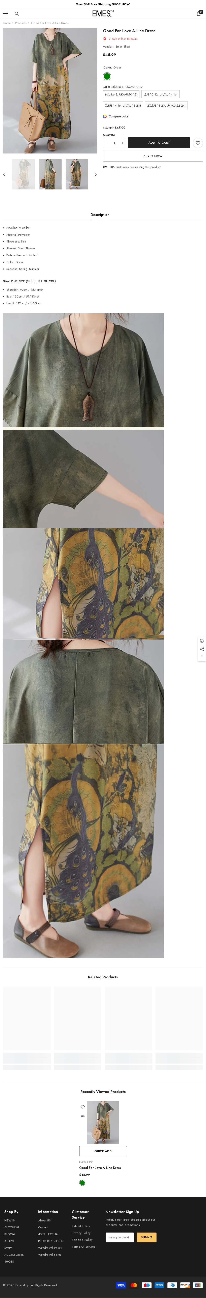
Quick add (103, 1151)
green (82, 1183)
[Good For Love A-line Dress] (103, 1122)
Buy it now (153, 156)
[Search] (16, 13)
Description (100, 214)
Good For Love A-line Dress (100, 1167)
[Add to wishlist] (198, 143)
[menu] (5, 13)
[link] (27, 1061)
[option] (50, 90)
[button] (4, 174)
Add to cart (159, 142)
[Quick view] (83, 1116)
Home (7, 23)
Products (21, 23)
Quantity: (109, 135)
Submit (146, 1237)
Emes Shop (123, 46)
